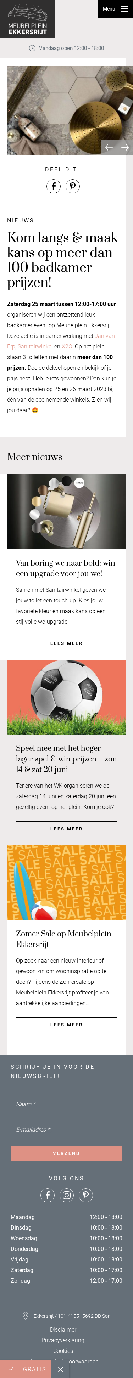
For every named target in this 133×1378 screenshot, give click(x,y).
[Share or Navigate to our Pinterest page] (73, 186)
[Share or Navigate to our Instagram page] (67, 1195)
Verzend (66, 1153)
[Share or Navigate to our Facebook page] (53, 186)
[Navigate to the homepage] (28, 19)
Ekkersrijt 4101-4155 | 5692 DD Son (72, 1316)
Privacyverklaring (62, 1340)
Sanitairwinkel (35, 346)
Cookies (63, 1351)
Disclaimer (63, 1329)
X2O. (67, 346)
